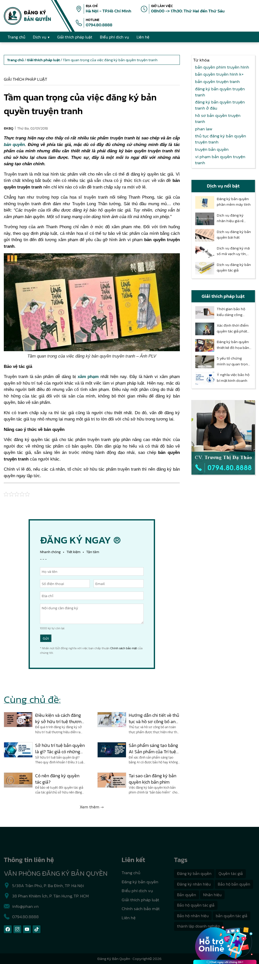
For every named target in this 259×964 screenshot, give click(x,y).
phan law (203, 128)
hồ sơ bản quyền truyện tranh (218, 118)
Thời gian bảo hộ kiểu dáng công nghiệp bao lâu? (231, 312)
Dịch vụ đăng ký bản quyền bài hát (234, 234)
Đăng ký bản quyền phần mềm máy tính (234, 201)
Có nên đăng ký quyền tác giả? (57, 778)
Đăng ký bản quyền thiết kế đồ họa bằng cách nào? (234, 344)
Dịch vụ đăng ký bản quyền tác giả (234, 267)
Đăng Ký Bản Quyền (113, 958)
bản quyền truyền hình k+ (219, 74)
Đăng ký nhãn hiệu (194, 884)
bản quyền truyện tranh (217, 81)
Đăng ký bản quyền (140, 881)
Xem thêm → (92, 807)
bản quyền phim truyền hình (222, 67)
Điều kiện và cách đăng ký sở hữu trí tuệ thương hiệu (59, 718)
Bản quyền (186, 895)
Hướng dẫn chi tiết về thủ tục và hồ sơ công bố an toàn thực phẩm (154, 718)
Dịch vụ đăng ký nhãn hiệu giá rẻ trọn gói (230, 218)
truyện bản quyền (212, 149)
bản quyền (14, 144)
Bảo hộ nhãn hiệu (193, 916)
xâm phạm (87, 376)
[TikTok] (36, 929)
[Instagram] (17, 929)
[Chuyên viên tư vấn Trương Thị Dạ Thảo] (223, 437)
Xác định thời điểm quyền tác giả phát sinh (233, 328)
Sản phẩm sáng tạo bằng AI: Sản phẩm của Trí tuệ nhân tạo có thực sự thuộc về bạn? (153, 748)
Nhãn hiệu (212, 895)
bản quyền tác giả (231, 916)
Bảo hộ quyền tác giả (195, 905)
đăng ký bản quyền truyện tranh (220, 92)
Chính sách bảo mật (123, 648)
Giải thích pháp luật (25, 79)
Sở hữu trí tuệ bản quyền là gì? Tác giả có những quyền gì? (60, 748)
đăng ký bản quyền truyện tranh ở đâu (220, 105)
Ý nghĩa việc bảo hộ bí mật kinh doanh (233, 377)
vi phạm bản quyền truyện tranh (220, 159)
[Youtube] (27, 929)
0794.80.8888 (99, 25)
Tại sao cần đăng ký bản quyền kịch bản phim (152, 778)
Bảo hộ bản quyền (234, 884)
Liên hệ (129, 917)
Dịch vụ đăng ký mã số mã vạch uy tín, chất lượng (233, 251)
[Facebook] (8, 929)
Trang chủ (131, 872)
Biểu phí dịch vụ (137, 890)
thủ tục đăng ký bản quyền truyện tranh (220, 139)
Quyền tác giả (231, 873)
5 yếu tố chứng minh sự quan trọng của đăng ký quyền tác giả (233, 361)
